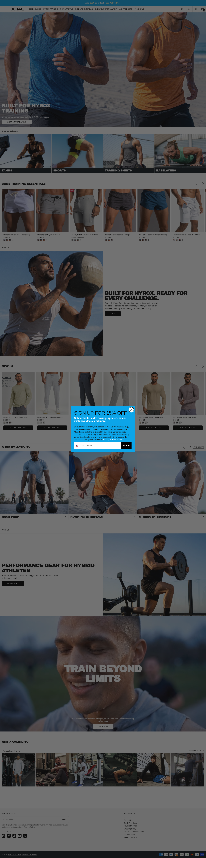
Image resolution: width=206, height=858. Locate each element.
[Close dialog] (131, 409)
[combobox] (79, 445)
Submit (126, 445)
